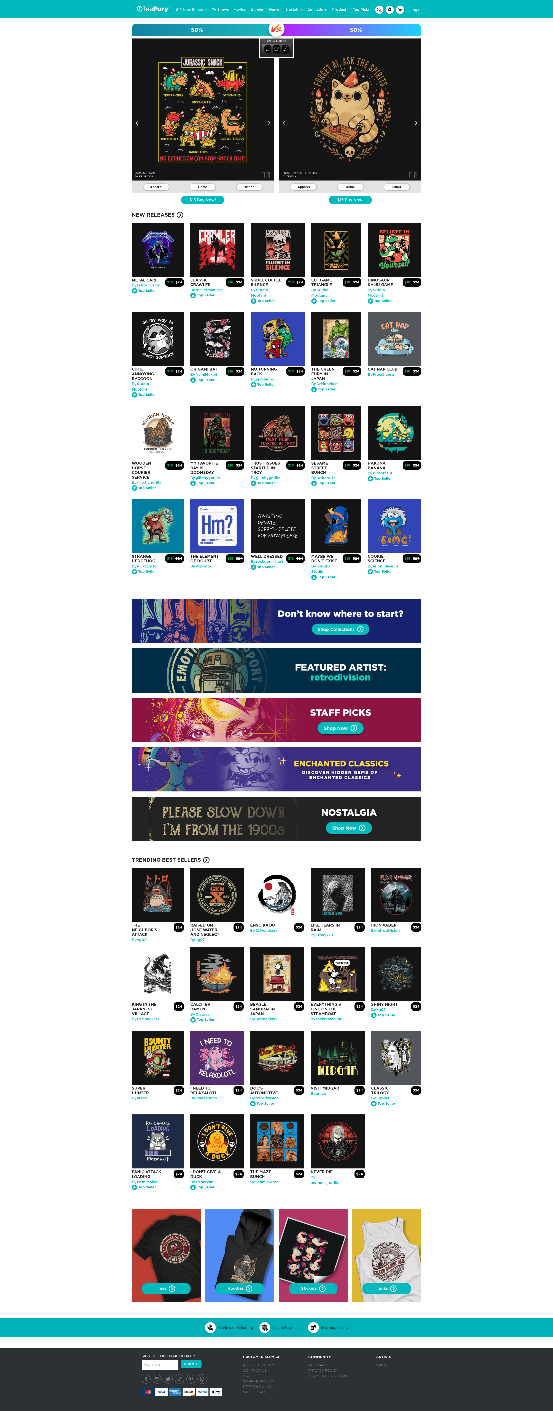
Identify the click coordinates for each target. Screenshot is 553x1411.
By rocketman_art (206, 290)
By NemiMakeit (203, 374)
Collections (317, 9)
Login (415, 10)
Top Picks (361, 9)
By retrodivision (146, 285)
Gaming (257, 9)
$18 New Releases (191, 9)
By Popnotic (201, 566)
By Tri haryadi (202, 1182)
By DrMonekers (325, 384)
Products (340, 9)
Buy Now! (202, 200)
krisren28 (146, 176)
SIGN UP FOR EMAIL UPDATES (169, 1356)
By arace (139, 1098)
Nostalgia (294, 9)
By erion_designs (383, 566)
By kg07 (197, 940)
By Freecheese (381, 374)
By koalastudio (203, 1098)
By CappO (380, 1098)
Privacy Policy (323, 1370)
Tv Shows (220, 9)
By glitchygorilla (146, 482)
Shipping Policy (258, 1381)
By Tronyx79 (322, 935)
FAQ (247, 1376)
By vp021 (140, 940)
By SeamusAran (264, 1182)
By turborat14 (323, 478)
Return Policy (258, 1387)
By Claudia (200, 1014)
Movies (240, 9)
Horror (275, 9)
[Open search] (379, 9)
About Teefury (258, 1365)
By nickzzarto (144, 566)
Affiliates (318, 1365)
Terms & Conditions (328, 1376)
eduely (291, 176)
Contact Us (255, 1370)
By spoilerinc (262, 379)
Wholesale (255, 1392)
